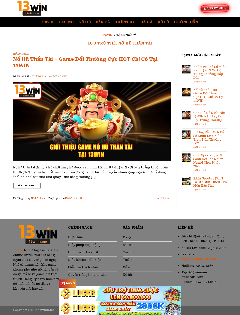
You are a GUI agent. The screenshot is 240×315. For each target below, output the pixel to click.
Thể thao (125, 22)
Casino (66, 22)
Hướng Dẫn (186, 22)
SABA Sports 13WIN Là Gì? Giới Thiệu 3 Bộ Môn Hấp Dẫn (210, 182)
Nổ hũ (85, 22)
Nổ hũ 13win (21, 54)
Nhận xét (163, 198)
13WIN (107, 35)
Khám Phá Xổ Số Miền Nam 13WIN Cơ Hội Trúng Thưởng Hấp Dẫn (209, 72)
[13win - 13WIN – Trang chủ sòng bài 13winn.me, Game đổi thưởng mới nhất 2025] (32, 8)
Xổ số (163, 22)
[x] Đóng (67, 283)
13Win (48, 22)
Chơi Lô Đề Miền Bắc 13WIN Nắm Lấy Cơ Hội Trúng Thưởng (209, 116)
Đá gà (146, 22)
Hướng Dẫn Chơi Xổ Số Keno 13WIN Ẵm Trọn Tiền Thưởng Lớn (208, 137)
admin (62, 76)
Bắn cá (103, 22)
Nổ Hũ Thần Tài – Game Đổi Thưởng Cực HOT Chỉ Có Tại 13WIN (208, 95)
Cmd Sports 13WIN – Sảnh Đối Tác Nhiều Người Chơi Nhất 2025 (209, 160)
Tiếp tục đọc (27, 185)
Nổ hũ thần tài (73, 198)
